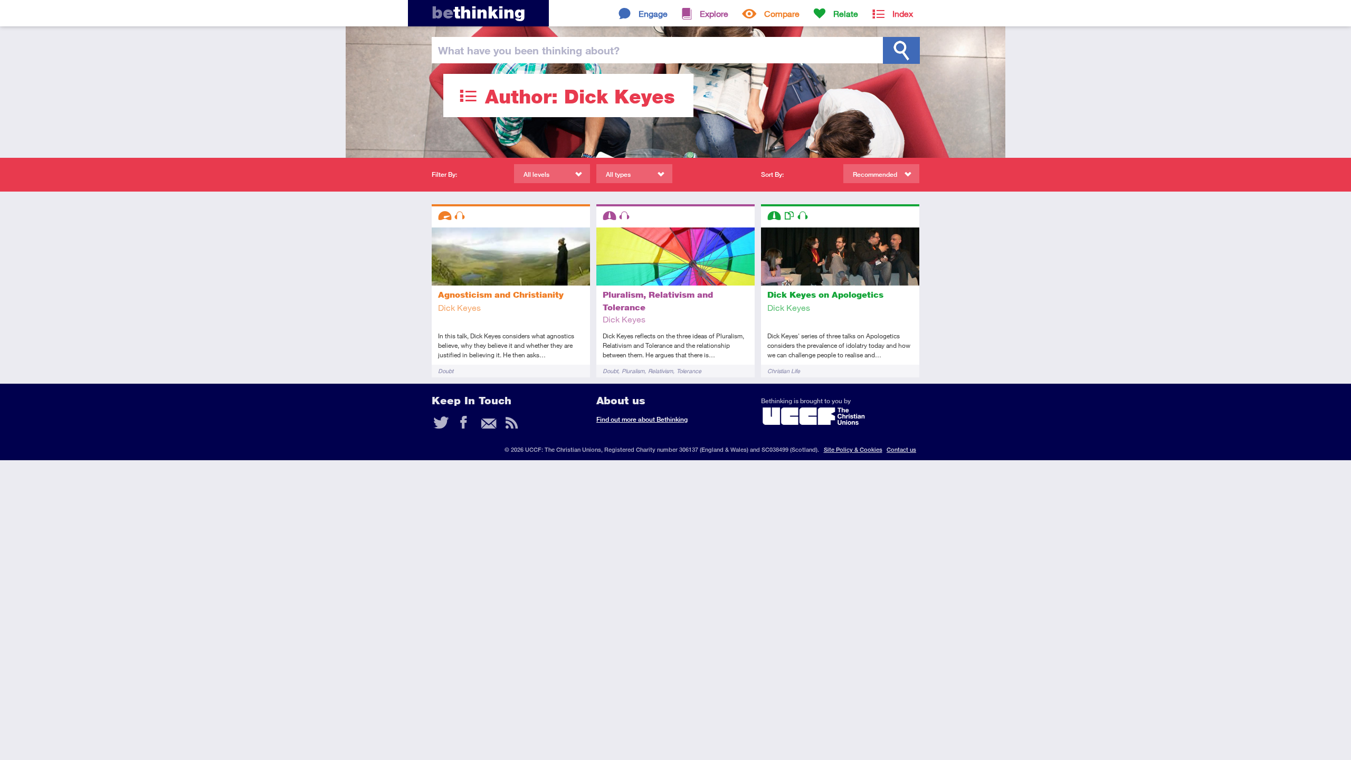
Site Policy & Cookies (853, 449)
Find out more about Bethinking (642, 419)
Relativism (660, 370)
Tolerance (689, 370)
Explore (714, 13)
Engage (653, 13)
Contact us (901, 449)
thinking (478, 12)
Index (902, 13)
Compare (782, 13)
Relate (845, 13)
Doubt (445, 370)
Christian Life (783, 370)
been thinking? (529, 50)
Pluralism (633, 370)
